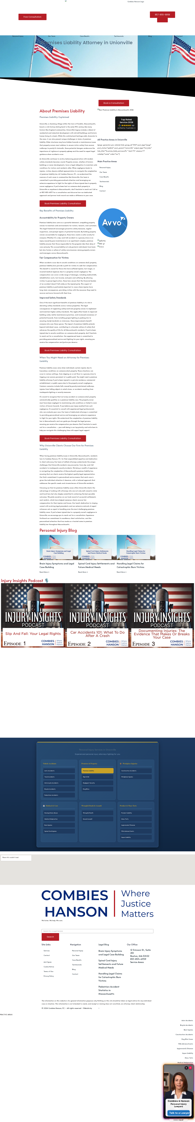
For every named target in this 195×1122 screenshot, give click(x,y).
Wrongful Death (88, 813)
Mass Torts (124, 819)
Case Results (84, 36)
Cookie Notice (49, 967)
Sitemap (103, 1008)
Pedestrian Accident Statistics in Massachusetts (109, 990)
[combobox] (97, 931)
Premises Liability (88, 771)
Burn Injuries (48, 825)
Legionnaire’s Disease (185, 1048)
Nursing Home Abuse (51, 813)
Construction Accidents (128, 771)
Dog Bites (86, 789)
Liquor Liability (126, 837)
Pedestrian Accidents (51, 795)
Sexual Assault (87, 819)
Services (47, 950)
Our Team (51, 36)
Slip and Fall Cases (186, 1095)
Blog (150, 36)
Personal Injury (17, 36)
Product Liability (126, 813)
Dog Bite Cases (187, 1039)
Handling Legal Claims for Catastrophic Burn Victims (110, 977)
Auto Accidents (49, 771)
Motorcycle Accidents (51, 783)
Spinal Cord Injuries (50, 831)
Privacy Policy (49, 976)
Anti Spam (48, 962)
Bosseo (95, 1008)
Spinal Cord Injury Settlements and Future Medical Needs (111, 964)
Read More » (44, 572)
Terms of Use (48, 971)
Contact (180, 36)
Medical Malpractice (51, 819)
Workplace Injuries (127, 777)
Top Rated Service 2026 (126, 121)
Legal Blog (104, 944)
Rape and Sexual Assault (183, 1090)
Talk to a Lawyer (179, 1112)
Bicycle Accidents (50, 789)
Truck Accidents (49, 777)
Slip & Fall (86, 777)
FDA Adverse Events (127, 831)
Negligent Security (89, 783)
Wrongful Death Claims (184, 1109)
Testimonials (119, 36)
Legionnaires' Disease (128, 825)
